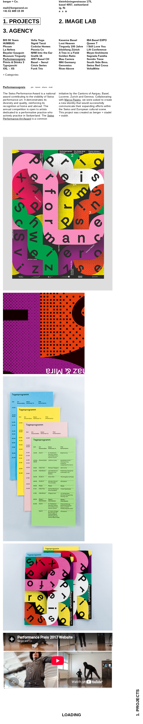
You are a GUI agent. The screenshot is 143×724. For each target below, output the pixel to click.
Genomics (65, 65)
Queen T (92, 43)
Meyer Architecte (97, 52)
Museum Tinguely (14, 56)
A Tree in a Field (69, 52)
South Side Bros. (97, 62)
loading (71, 714)
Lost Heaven (67, 43)
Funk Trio (37, 68)
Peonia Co (37, 49)
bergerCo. (10, 1)
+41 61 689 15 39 (13, 11)
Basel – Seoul (39, 62)
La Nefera (9, 49)
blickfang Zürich (69, 49)
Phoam (7, 46)
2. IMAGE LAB (77, 21)
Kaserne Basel (68, 40)
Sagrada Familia (97, 56)
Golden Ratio (67, 56)
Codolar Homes (40, 46)
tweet (37, 87)
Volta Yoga (37, 40)
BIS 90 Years (11, 40)
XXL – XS (8, 68)
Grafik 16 (36, 56)
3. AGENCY (18, 31)
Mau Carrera (66, 59)
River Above (66, 68)
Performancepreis (14, 59)
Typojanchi (10, 65)
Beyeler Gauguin (13, 52)
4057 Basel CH (40, 59)
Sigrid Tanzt (38, 43)
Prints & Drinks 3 (13, 62)
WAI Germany (67, 62)
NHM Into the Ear (41, 52)
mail (50, 87)
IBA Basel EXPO (97, 40)
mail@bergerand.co (15, 8)
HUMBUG (9, 43)
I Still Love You (96, 46)
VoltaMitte (93, 68)
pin (32, 87)
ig (60, 8)
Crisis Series (39, 65)
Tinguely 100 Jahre (71, 46)
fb (64, 8)
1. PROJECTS (21, 21)
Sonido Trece (95, 59)
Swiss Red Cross (97, 65)
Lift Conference (97, 49)
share (44, 87)
